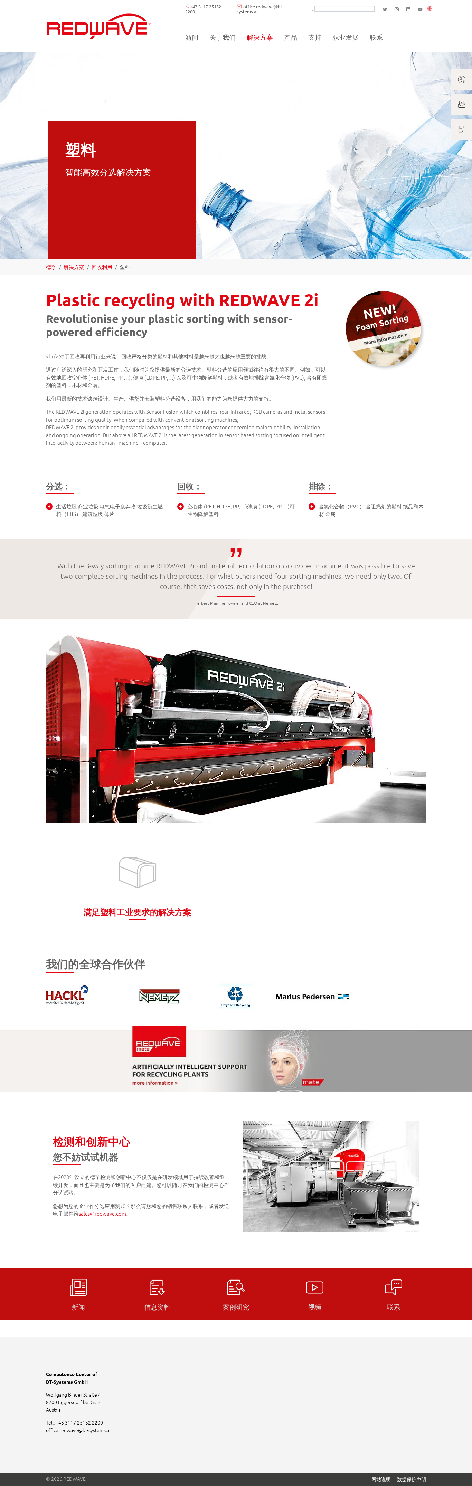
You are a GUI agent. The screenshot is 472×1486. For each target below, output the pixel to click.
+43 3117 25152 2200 (203, 9)
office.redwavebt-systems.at (260, 9)
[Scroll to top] (457, 1471)
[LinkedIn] (408, 9)
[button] (430, 9)
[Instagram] (396, 9)
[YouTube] (420, 9)
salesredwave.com (102, 1213)
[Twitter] (384, 9)
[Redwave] (99, 26)
